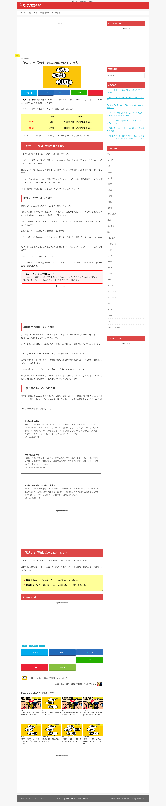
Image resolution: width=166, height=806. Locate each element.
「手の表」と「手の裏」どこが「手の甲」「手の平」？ (125, 99)
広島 (110, 172)
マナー (110, 250)
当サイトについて (39, 799)
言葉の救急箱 (30, 5)
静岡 (110, 208)
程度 (110, 321)
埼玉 (110, 166)
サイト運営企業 (83, 799)
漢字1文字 (112, 292)
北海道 (110, 160)
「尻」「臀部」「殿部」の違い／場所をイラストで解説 (125, 91)
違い (42, 646)
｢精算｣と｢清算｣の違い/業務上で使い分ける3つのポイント (125, 106)
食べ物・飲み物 (114, 327)
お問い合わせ (70, 799)
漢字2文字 (34, 646)
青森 (110, 202)
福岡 (110, 196)
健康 (25, 646)
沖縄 (110, 190)
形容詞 (110, 286)
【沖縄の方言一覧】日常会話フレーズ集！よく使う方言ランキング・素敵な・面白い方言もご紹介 (125, 137)
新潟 (110, 178)
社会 (110, 315)
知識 (109, 220)
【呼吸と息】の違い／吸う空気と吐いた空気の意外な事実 (125, 129)
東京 (110, 184)
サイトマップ (25, 799)
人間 (110, 256)
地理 (110, 274)
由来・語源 (111, 214)
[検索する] (143, 75)
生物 (110, 309)
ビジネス (111, 238)
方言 (109, 154)
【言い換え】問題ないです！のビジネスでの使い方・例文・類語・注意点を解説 (125, 114)
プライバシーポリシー (55, 799)
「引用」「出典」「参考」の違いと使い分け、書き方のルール (125, 122)
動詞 (110, 268)
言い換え (110, 226)
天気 (110, 280)
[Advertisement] (62, 41)
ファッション (113, 244)
